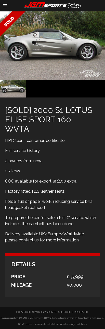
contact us (29, 240)
